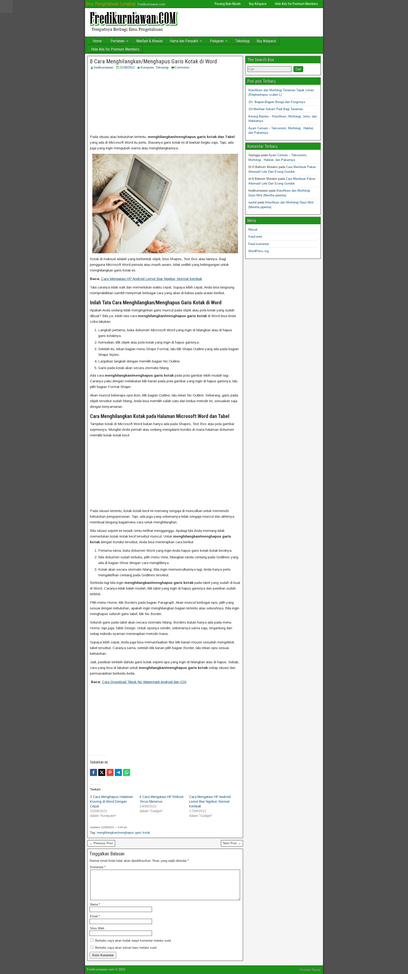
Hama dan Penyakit (184, 41)
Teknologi (242, 41)
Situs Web (97, 928)
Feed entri (255, 236)
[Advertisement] (165, 101)
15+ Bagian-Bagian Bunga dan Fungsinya (276, 102)
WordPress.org (258, 251)
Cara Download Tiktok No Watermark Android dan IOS (144, 682)
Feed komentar (258, 244)
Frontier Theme (310, 970)
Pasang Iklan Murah (228, 4)
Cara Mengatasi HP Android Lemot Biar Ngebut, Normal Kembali (151, 279)
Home (97, 41)
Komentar (98, 867)
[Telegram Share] (118, 772)
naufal (252, 202)
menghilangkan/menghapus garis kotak (123, 832)
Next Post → (232, 843)
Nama (95, 904)
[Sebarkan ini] (93, 772)
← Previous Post (101, 843)
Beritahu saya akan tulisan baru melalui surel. (126, 947)
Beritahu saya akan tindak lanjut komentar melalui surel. (133, 940)
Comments (182, 67)
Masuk (253, 229)
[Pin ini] (110, 772)
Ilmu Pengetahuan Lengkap (111, 4)
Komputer (147, 67)
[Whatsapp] (126, 772)
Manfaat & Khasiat (149, 41)
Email (95, 916)
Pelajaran (217, 41)
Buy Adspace (258, 4)
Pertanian (117, 41)
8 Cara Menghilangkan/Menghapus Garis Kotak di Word (153, 61)
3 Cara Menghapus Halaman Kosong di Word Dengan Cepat (111, 801)
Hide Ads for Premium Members (296, 4)
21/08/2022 (127, 67)
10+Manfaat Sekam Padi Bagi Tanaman (275, 109)
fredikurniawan (103, 67)
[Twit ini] (101, 772)
